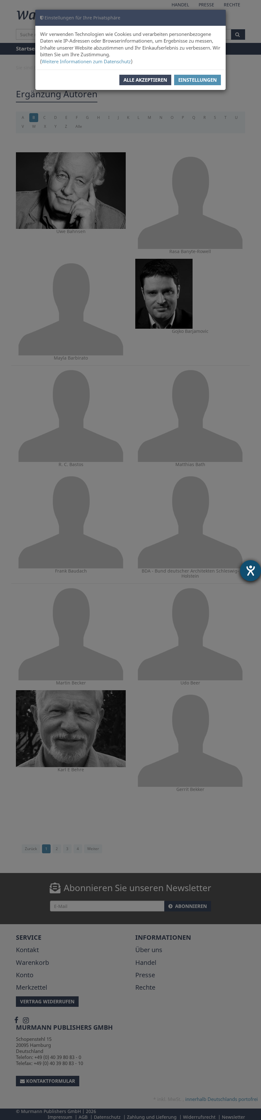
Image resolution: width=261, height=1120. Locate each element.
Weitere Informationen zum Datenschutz (86, 61)
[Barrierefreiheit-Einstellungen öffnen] (250, 570)
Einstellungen (197, 80)
